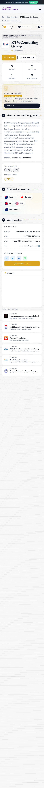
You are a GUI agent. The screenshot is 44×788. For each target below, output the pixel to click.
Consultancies (12, 17)
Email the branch (23, 264)
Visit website (28, 57)
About (7, 27)
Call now (10, 57)
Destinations (25, 27)
